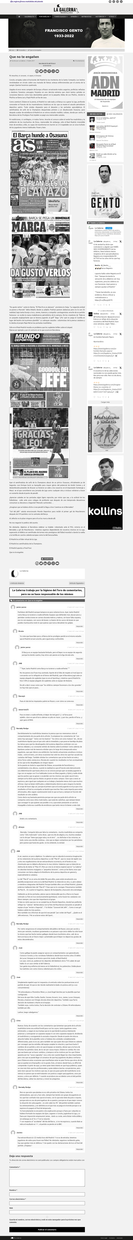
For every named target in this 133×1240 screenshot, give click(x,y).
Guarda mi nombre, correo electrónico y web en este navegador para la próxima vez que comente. (45, 1221)
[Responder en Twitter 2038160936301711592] (95, 327)
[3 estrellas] (47, 65)
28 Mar (115, 367)
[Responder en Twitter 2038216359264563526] (95, 361)
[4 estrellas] (49, 65)
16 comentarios (79, 60)
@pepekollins (104, 313)
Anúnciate (120, 1238)
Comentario (14, 1167)
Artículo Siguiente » (77, 583)
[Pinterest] (49, 71)
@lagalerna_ (107, 241)
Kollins (96, 314)
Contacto (112, 1238)
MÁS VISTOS (97, 114)
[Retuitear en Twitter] (98, 310)
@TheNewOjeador (100, 317)
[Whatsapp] (53, 71)
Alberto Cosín (94, 150)
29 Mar (115, 241)
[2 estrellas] (45, 65)
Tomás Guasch (100, 122)
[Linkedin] (45, 71)
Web (11, 1208)
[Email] (57, 71)
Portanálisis (22, 50)
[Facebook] (37, 71)
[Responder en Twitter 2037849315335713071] (95, 397)
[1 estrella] (44, 65)
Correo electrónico (17, 1199)
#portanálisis (99, 342)
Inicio (12, 50)
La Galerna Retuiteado (106, 310)
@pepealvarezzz (114, 317)
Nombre (13, 1190)
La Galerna (22, 60)
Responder (79, 626)
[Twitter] (41, 71)
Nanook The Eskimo (102, 140)
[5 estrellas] (50, 65)
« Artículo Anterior (17, 583)
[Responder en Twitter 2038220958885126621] (95, 305)
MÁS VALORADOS (115, 114)
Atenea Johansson (95, 132)
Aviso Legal (104, 1238)
